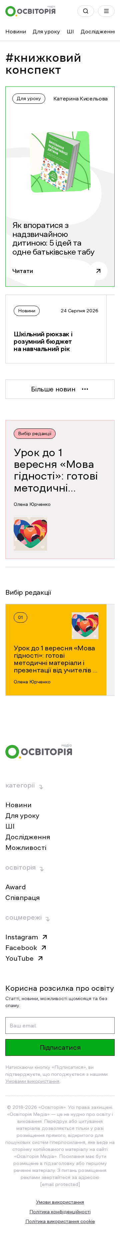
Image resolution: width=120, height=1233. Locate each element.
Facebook (21, 947)
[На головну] (30, 11)
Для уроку (46, 31)
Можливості (25, 847)
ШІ (70, 31)
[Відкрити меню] (106, 11)
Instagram (21, 937)
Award (15, 887)
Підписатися (60, 1047)
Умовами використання (32, 1081)
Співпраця (22, 897)
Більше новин (53, 389)
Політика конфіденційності (60, 1211)
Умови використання (60, 1202)
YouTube (19, 958)
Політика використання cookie (60, 1221)
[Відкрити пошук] (85, 11)
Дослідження (98, 31)
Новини (15, 31)
